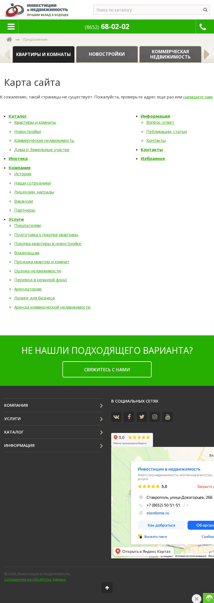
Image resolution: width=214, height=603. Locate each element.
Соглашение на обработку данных (35, 579)
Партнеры (24, 210)
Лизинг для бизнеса (34, 298)
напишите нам (197, 97)
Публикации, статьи (166, 131)
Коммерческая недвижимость (44, 140)
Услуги (16, 219)
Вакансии (23, 201)
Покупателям (27, 225)
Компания (19, 167)
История (22, 173)
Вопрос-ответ (160, 122)
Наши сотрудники (32, 183)
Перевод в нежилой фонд (40, 279)
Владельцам (26, 252)
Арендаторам (28, 289)
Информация (155, 116)
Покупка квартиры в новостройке (47, 243)
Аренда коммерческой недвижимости (52, 307)
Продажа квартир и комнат (41, 261)
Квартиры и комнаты (35, 122)
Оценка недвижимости (37, 270)
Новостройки (27, 131)
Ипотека (18, 158)
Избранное (153, 158)
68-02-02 (107, 26)
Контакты (156, 140)
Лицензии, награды (34, 192)
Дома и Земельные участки (41, 149)
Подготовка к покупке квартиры (46, 234)
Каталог (18, 116)
